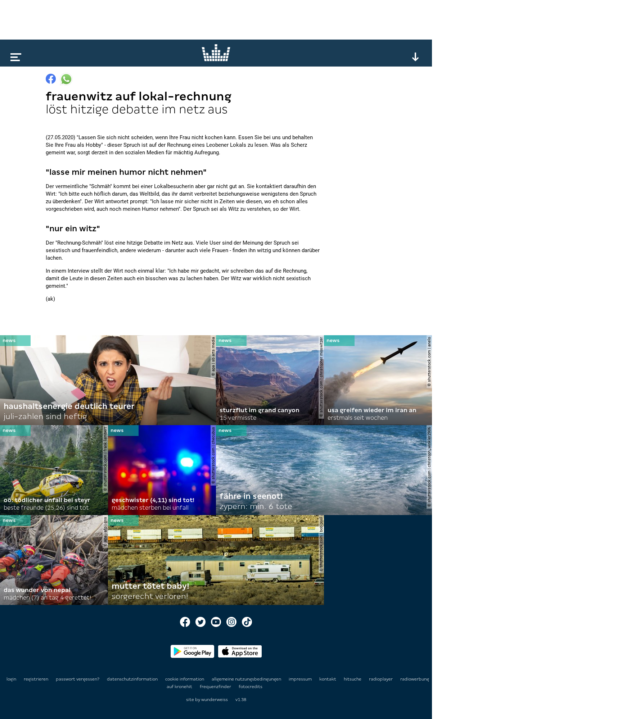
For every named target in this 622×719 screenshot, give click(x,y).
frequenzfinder (216, 686)
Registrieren (36, 679)
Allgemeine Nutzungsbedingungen (247, 679)
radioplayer (381, 679)
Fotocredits (250, 686)
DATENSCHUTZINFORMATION (133, 679)
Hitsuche (353, 679)
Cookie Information (185, 679)
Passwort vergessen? (77, 679)
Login (11, 679)
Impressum (301, 679)
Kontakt (328, 679)
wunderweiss (214, 699)
